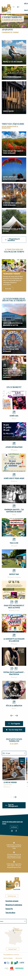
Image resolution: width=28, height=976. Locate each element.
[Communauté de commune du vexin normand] (16, 963)
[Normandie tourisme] (19, 968)
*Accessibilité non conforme (11, 954)
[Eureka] (6, 968)
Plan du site (19, 958)
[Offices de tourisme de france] (6, 962)
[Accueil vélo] (12, 963)
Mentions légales (8, 958)
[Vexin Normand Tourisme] (6, 8)
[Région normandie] (11, 969)
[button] (17, 6)
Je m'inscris (14, 827)
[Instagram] (12, 831)
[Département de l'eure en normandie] (22, 962)
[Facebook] (16, 831)
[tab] (12, 753)
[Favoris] (14, 6)
